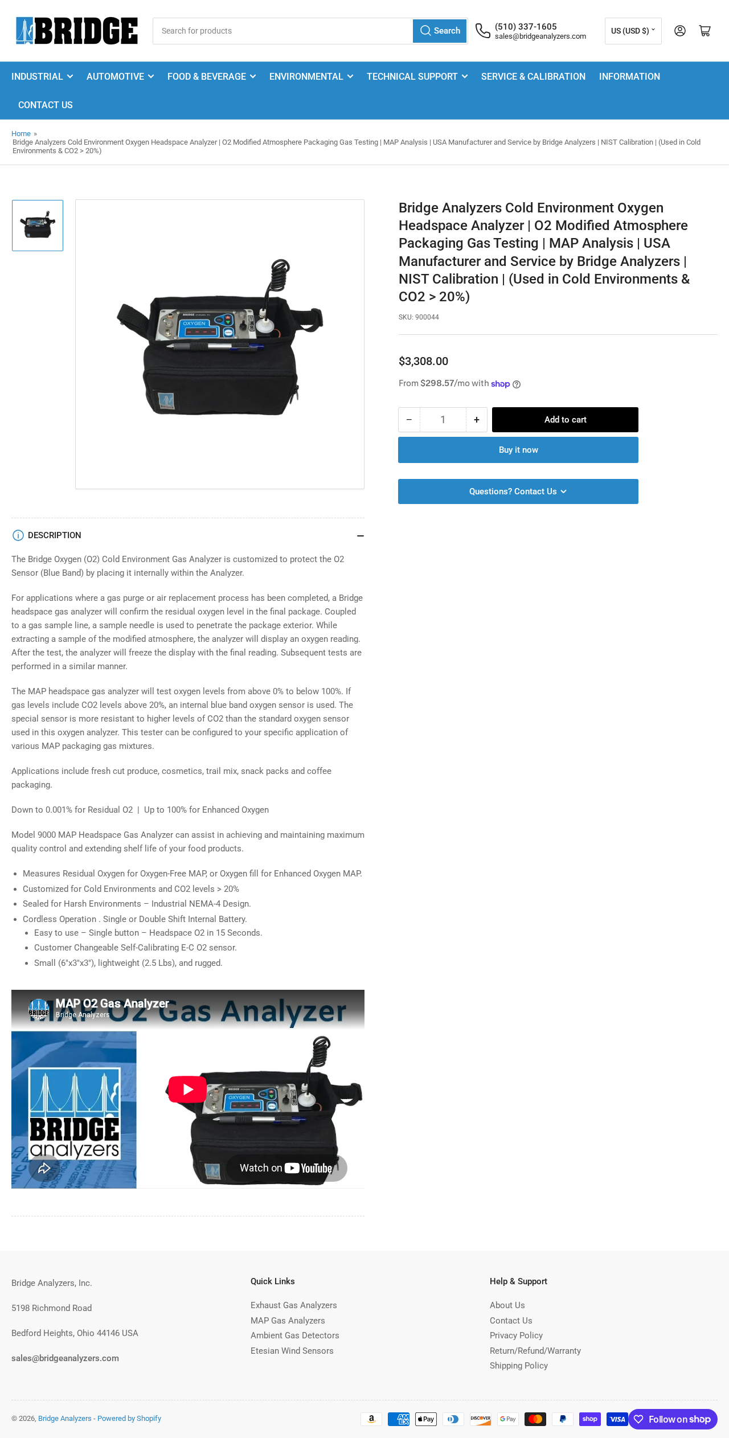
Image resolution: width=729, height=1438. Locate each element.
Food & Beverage (206, 76)
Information (629, 76)
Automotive (115, 76)
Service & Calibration (533, 76)
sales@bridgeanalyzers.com (540, 36)
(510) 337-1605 (526, 27)
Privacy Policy (516, 1335)
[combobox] (310, 31)
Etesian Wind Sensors (292, 1351)
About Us (507, 1305)
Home (21, 133)
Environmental (306, 76)
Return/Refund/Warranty (535, 1351)
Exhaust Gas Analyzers (294, 1305)
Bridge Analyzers (65, 1418)
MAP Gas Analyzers (288, 1321)
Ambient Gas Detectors (295, 1335)
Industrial (37, 76)
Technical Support (412, 76)
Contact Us (45, 105)
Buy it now (518, 450)
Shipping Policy (519, 1366)
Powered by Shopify (129, 1418)
